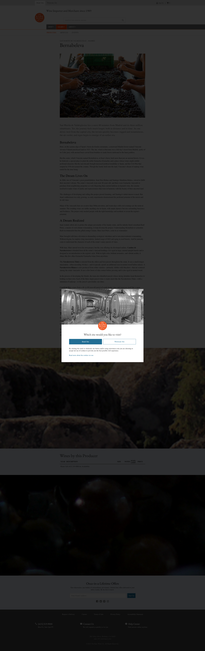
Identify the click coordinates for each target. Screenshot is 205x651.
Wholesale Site (119, 341)
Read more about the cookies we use (81, 355)
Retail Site (85, 341)
